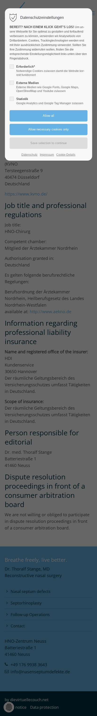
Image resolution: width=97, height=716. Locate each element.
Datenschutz (29, 154)
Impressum (47, 154)
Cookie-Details (65, 154)
